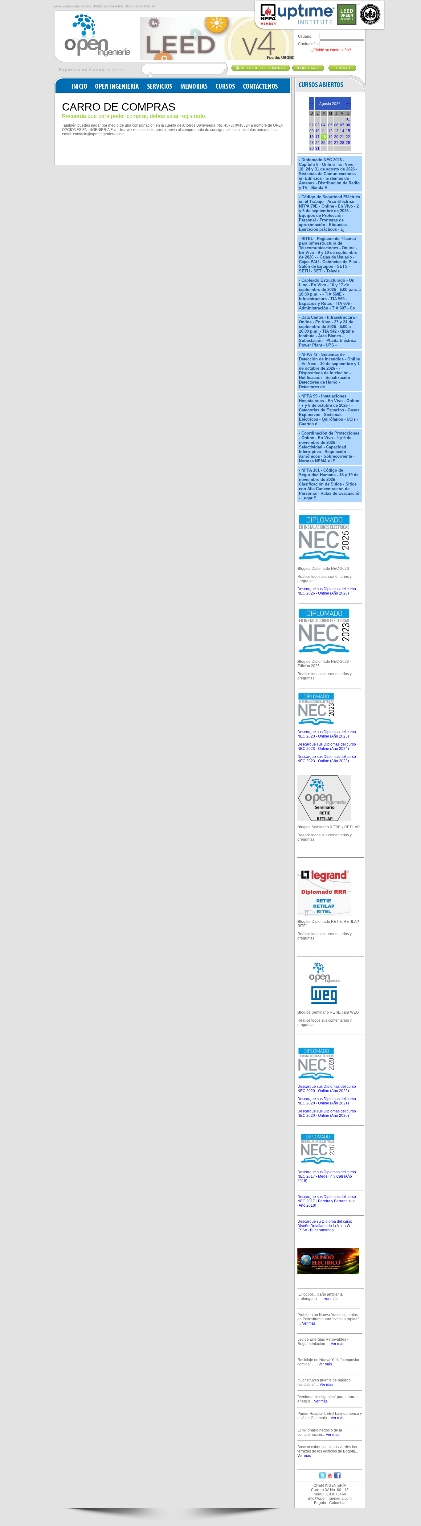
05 (330, 125)
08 (348, 125)
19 (330, 137)
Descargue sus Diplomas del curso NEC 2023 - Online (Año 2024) (326, 746)
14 (342, 131)
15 (348, 131)
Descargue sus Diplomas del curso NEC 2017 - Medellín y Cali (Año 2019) (326, 1176)
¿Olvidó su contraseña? (331, 50)
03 (317, 125)
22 (348, 137)
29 (348, 143)
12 (330, 131)
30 (311, 148)
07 (342, 125)
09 (311, 131)
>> (348, 104)
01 (348, 119)
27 (336, 143)
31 (317, 148)
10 (317, 131)
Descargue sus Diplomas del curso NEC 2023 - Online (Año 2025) (326, 734)
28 (342, 143)
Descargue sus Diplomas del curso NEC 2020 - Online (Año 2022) (326, 1088)
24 (317, 143)
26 (330, 143)
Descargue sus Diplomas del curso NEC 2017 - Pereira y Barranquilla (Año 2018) (326, 1201)
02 (311, 125)
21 (342, 137)
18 (324, 137)
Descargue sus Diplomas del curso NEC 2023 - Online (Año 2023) (326, 759)
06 (336, 125)
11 (323, 131)
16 (311, 137)
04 (323, 125)
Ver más (309, 1323)
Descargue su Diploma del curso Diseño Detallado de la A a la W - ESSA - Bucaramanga (324, 1225)
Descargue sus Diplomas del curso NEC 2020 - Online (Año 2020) (326, 1113)
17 (317, 137)
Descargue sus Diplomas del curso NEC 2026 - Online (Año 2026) (326, 591)
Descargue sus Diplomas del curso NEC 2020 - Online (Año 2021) (326, 1101)
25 (323, 143)
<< (311, 104)
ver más (330, 1299)
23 (311, 143)
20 (336, 137)
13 (336, 131)
